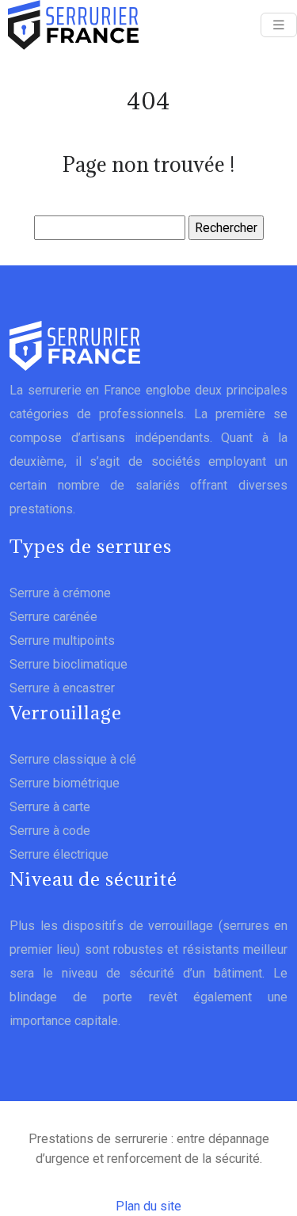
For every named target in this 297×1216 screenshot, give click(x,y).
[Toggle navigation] (279, 25)
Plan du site (148, 1206)
